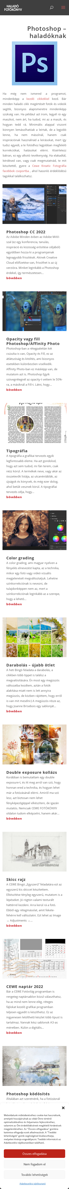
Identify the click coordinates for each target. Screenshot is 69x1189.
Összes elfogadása (34, 1154)
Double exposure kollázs (31, 772)
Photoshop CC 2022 (25, 231)
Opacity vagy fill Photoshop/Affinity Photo (33, 341)
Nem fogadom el (35, 1164)
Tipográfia (17, 450)
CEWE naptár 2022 (24, 986)
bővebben (14, 278)
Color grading (20, 558)
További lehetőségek (34, 1175)
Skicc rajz (16, 879)
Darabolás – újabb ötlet (30, 665)
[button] (63, 1108)
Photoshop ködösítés (28, 1093)
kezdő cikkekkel (37, 99)
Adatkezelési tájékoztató (33, 1183)
